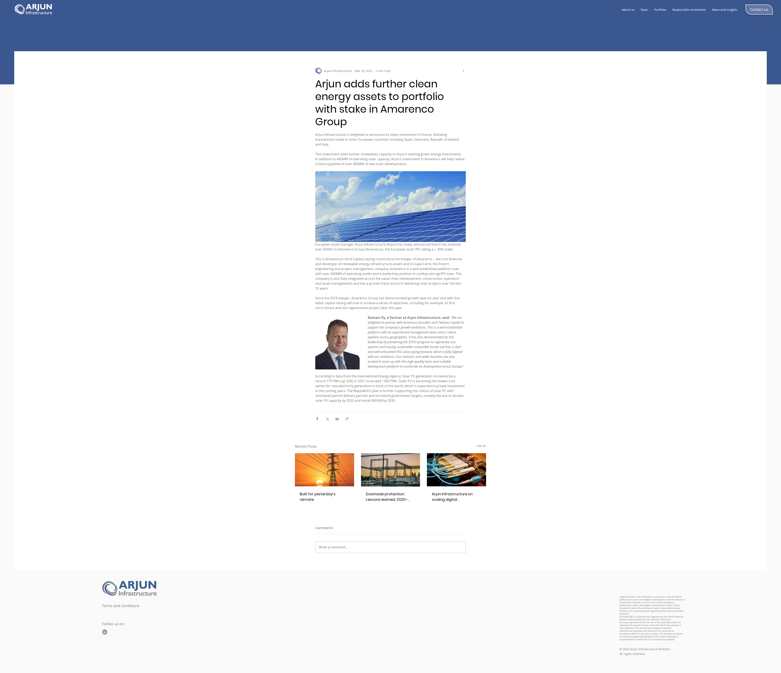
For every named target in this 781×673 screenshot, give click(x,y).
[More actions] (463, 70)
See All (481, 446)
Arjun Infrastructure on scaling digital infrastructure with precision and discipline (453, 496)
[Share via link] (347, 419)
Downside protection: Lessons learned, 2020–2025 (387, 496)
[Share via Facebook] (317, 419)
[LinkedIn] (104, 632)
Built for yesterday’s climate (318, 496)
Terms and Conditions (121, 605)
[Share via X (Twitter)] (327, 419)
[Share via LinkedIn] (337, 419)
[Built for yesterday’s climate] (324, 469)
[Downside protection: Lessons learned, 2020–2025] (390, 470)
